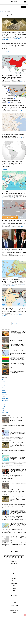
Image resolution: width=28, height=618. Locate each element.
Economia (11, 38)
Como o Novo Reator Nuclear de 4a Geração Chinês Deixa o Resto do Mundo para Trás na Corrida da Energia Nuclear (14, 134)
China (24, 37)
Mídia (3, 402)
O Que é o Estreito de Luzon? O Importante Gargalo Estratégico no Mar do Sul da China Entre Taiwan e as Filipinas (18, 352)
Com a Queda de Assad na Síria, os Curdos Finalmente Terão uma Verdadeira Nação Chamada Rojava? (17, 358)
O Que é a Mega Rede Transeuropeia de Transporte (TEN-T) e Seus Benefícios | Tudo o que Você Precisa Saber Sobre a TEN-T (14, 281)
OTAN (3, 404)
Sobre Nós (14, 607)
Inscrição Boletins (14, 605)
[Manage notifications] (25, 615)
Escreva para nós (14, 610)
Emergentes (4, 315)
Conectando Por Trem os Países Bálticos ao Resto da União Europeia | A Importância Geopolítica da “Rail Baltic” (18, 538)
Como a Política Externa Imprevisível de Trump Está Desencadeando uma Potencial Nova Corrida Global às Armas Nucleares (13, 193)
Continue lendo (5, 51)
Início (1, 11)
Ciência (3, 38)
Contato (14, 612)
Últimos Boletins (14, 602)
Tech (3, 408)
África (20, 110)
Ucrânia (17, 197)
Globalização (5, 400)
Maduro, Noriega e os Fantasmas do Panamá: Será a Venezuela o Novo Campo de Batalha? (17, 371)
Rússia (16, 256)
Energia (15, 38)
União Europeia (6, 39)
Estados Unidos (21, 38)
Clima (7, 38)
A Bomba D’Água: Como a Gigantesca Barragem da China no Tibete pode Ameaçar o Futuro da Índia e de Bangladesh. (17, 346)
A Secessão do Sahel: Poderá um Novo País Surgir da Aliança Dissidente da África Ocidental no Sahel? (18, 332)
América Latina (22, 167)
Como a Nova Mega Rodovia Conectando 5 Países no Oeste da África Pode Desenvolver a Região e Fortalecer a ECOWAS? (14, 107)
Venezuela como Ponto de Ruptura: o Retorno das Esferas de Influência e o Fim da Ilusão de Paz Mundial (18, 339)
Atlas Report (14, 1)
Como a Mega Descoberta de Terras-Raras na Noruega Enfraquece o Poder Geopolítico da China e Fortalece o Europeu (14, 34)
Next (17, 323)
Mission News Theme (10, 616)
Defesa (3, 82)
